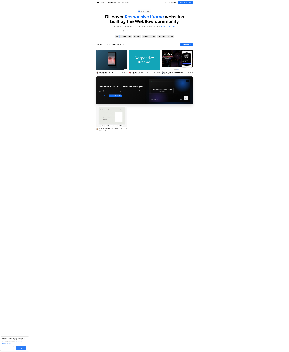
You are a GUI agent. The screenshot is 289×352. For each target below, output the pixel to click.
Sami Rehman (102, 130)
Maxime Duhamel (103, 73)
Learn (119, 2)
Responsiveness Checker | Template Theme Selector (110, 128)
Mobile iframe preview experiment (173, 72)
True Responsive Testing (106, 72)
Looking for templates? (167, 26)
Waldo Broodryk (136, 73)
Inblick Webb (167, 73)
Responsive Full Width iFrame (140, 72)
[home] (98, 2)
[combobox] (101, 44)
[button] (103, 2)
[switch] (108, 44)
